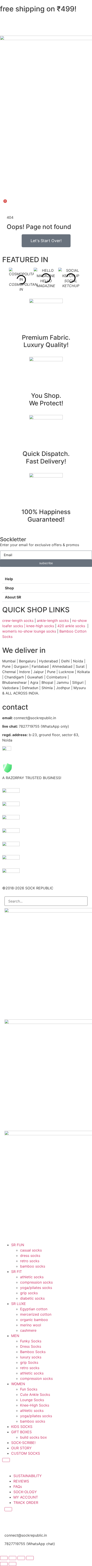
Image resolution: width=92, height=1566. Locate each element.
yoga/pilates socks (36, 1287)
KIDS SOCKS (21, 1426)
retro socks (29, 1261)
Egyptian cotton (33, 1309)
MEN (15, 1335)
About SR (13, 597)
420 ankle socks (71, 626)
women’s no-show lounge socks (29, 631)
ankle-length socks (52, 620)
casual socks (31, 1250)
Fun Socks (28, 1389)
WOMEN (18, 1384)
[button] (46, 579)
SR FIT (16, 1271)
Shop (9, 588)
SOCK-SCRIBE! (23, 1442)
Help (9, 579)
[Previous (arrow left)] (4, 1564)
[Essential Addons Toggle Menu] (6, 1460)
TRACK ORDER (25, 1502)
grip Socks (29, 1362)
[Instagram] (10, 1521)
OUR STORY (21, 1448)
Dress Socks (30, 1346)
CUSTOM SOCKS (25, 1453)
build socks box (33, 1437)
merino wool (30, 1325)
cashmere (28, 1330)
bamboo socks (32, 1266)
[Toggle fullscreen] (12, 1558)
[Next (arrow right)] (12, 1564)
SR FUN (17, 1245)
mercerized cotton (35, 1314)
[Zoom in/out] (4, 1558)
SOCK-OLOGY (25, 1492)
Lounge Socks (32, 1400)
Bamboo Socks (33, 1352)
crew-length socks (17, 620)
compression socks (36, 1282)
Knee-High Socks (34, 1405)
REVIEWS (21, 1481)
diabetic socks (32, 1298)
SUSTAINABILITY (27, 1476)
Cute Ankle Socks (35, 1394)
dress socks (30, 1255)
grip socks (29, 1293)
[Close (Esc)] (30, 1558)
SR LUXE (18, 1303)
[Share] (21, 1558)
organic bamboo (34, 1319)
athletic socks (32, 1277)
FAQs (17, 1486)
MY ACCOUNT (25, 1497)
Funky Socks (30, 1341)
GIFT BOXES (21, 1432)
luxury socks (30, 1357)
